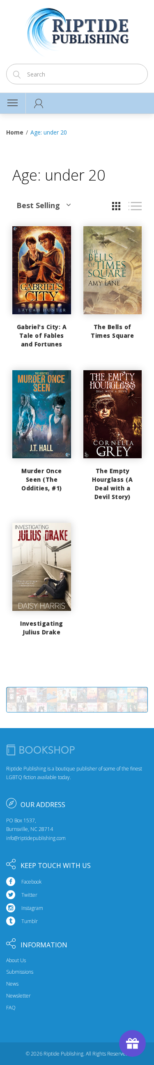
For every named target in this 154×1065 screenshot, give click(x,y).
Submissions (19, 972)
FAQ (11, 1008)
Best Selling (38, 205)
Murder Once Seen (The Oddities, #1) (41, 479)
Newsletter (18, 996)
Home (14, 132)
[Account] (39, 103)
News (12, 984)
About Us (16, 960)
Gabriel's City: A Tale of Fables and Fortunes (42, 335)
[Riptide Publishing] (77, 29)
